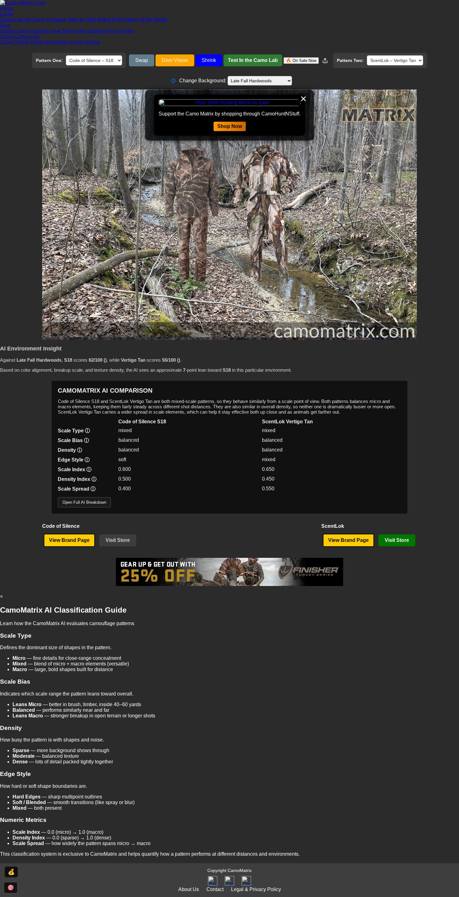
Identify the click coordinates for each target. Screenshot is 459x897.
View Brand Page (69, 540)
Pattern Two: (350, 60)
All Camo (34, 19)
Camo (6, 14)
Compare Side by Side (71, 19)
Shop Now (229, 126)
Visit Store (118, 540)
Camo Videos (85, 42)
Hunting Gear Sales (53, 30)
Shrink (209, 60)
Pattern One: (49, 60)
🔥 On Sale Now (301, 60)
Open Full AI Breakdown (84, 502)
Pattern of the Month (145, 19)
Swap (141, 60)
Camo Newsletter (49, 42)
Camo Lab (11, 19)
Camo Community (20, 36)
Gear (5, 25)
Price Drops (120, 30)
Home (6, 8)
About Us (188, 889)
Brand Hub (109, 19)
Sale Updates (91, 30)
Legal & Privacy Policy (256, 889)
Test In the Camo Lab (253, 60)
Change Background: (198, 80)
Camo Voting (14, 42)
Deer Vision (175, 60)
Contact (215, 889)
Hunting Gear (15, 30)
